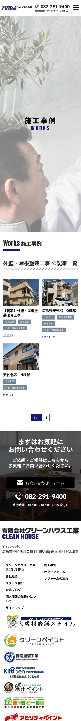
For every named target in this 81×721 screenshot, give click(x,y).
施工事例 (50, 565)
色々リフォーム (54, 571)
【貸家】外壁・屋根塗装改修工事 (20, 313)
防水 (48, 317)
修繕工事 (9, 321)
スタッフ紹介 (15, 583)
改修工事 (24, 321)
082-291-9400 (55, 6)
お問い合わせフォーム (44, 482)
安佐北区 (9, 381)
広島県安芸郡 (65, 317)
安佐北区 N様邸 (16, 374)
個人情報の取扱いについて (21, 598)
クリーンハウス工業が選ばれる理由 (21, 567)
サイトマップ (15, 608)
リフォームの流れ (56, 578)
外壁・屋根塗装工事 (15, 328)
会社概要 (12, 576)
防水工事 (48, 323)
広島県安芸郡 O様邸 (59, 310)
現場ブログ (13, 590)
